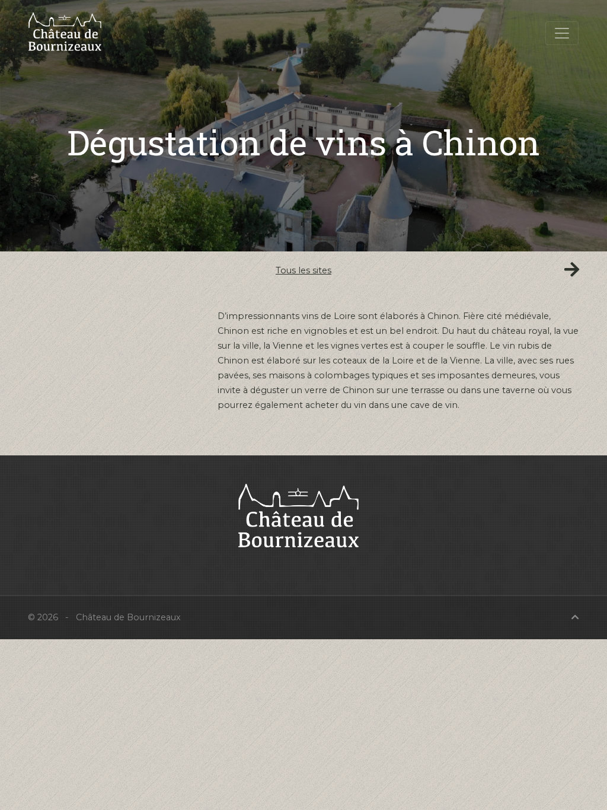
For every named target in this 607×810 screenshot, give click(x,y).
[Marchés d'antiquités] (571, 269)
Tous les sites (303, 270)
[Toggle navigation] (562, 33)
